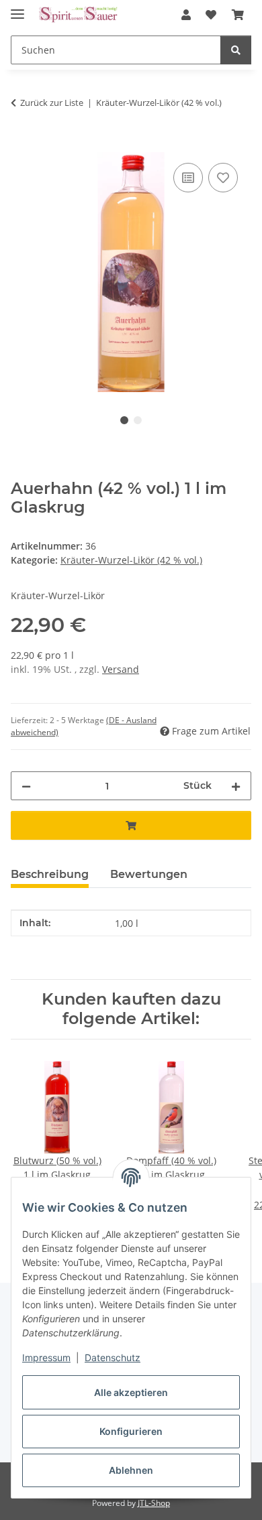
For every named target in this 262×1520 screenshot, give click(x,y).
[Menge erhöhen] (236, 786)
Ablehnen (131, 1470)
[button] (186, 14)
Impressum (46, 1357)
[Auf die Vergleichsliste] (188, 177)
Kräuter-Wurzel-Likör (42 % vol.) (131, 560)
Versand (120, 669)
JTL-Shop (154, 1503)
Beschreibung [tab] (50, 874)
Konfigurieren (131, 1431)
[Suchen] (235, 50)
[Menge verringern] (26, 786)
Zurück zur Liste (51, 103)
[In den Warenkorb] (21, 144)
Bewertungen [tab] (148, 874)
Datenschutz (112, 1357)
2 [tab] (138, 420)
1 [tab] (124, 420)
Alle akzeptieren (131, 1392)
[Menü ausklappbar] (17, 8)
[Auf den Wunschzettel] (223, 177)
